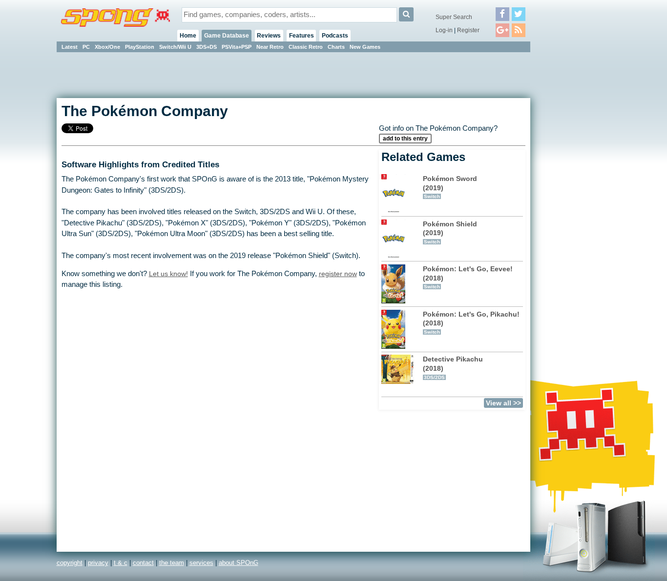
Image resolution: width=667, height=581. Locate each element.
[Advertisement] (574, 200)
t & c (120, 562)
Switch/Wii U (175, 47)
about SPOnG (238, 562)
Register (468, 30)
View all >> (503, 403)
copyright (70, 562)
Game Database (226, 35)
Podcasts (335, 35)
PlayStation (139, 47)
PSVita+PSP (236, 47)
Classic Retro (306, 47)
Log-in (444, 30)
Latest (70, 47)
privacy (98, 562)
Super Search (454, 17)
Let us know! (168, 274)
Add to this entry (405, 138)
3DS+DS (206, 47)
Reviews (269, 35)
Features (301, 35)
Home (188, 35)
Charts (336, 47)
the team (171, 562)
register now (338, 274)
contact (143, 562)
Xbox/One (107, 47)
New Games (365, 47)
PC (86, 47)
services (201, 562)
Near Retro (270, 47)
